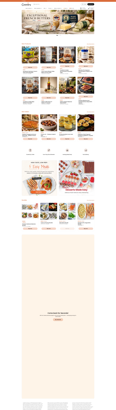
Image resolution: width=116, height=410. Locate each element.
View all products (90, 44)
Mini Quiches (57, 404)
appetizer (66, 402)
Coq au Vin (81, 403)
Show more (29, 29)
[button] (57, 35)
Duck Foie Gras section (77, 405)
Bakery (66, 405)
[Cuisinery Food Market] (26, 4)
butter (57, 407)
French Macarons (52, 407)
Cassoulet (77, 403)
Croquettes (53, 404)
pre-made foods (26, 406)
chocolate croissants (62, 407)
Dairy (63, 408)
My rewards (58, 319)
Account (84, 4)
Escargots (61, 404)
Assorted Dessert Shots (52, 408)
